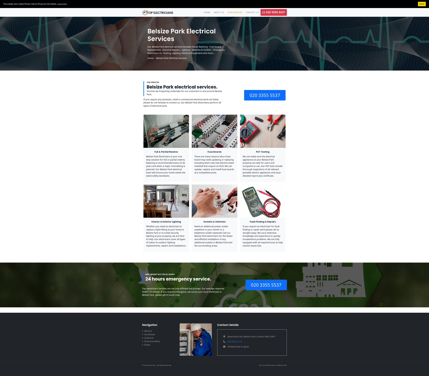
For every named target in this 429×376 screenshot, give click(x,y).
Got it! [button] (422, 4)
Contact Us (252, 12)
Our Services (234, 12)
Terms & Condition (152, 341)
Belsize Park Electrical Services (171, 58)
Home (207, 12)
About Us (219, 12)
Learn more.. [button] (62, 4)
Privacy (147, 344)
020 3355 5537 (275, 12)
